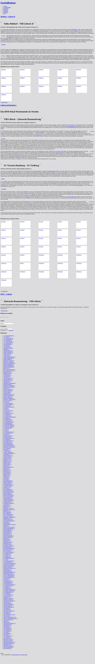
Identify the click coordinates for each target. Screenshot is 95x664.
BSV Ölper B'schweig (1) (9, 370)
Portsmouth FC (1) (7, 534)
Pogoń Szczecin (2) (7, 533)
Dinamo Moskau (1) (7, 384)
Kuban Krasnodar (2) (8, 497)
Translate (11, 330)
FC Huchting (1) (7, 418)
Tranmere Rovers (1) (7, 605)
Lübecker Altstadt (74, 151)
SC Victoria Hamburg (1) (8, 560)
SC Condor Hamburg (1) (8, 552)
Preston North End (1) (8, 537)
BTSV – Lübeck (6, 294)
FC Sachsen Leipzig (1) (8, 427)
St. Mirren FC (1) (7, 578)
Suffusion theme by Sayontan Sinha (19, 654)
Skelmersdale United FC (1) (9, 568)
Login (2, 653)
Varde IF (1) (6, 620)
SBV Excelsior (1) (7, 550)
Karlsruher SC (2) (7, 487)
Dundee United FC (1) (8, 389)
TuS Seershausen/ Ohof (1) (9, 614)
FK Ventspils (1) (7, 439)
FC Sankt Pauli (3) (7, 428)
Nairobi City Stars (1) (8, 515)
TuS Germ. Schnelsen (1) (8, 610)
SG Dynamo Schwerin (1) (9, 564)
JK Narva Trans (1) (7, 483)
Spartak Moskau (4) (7, 570)
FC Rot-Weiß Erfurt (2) (8, 424)
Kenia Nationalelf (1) (8, 489)
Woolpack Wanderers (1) (8, 643)
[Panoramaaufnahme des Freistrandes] (47, 179)
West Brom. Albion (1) (8, 639)
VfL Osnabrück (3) (7, 630)
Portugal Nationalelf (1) (8, 535)
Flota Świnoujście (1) (8, 443)
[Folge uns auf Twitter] (3, 317)
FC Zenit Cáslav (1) (7, 433)
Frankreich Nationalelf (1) (9, 445)
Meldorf (76, 30)
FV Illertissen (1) (7, 450)
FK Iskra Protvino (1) (8, 435)
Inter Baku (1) (6, 479)
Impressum (5, 12)
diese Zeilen (38, 134)
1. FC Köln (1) (6, 336)
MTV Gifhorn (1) (7, 513)
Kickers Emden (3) (7, 493)
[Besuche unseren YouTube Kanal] (8, 317)
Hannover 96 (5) (7, 463)
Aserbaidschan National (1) (9, 357)
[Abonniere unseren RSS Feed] (6, 317)
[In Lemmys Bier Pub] (44, 241)
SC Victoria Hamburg (71, 196)
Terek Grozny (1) (7, 602)
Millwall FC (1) (6, 510)
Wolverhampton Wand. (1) (9, 642)
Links (4, 13)
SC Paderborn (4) (7, 557)
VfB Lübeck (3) (6, 622)
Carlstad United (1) (7, 375)
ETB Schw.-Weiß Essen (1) (9, 399)
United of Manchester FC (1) (9, 617)
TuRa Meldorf (5, 39)
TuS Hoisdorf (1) (7, 612)
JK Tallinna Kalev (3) (8, 485)
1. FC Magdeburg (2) (8, 339)
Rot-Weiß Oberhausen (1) (9, 548)
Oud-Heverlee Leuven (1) (9, 527)
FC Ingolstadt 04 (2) (7, 419)
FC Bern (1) (6, 408)
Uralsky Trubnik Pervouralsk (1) (10, 618)
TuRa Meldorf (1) (7, 609)
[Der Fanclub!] (44, 81)
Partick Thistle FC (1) (8, 529)
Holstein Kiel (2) (7, 473)
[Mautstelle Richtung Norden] (44, 258)
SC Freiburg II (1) (7, 555)
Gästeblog (5, 11)
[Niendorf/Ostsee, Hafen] (63, 258)
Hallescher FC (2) (7, 459)
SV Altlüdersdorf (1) (7, 580)
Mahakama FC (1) (7, 505)
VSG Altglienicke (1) (8, 635)
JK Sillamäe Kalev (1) (8, 484)
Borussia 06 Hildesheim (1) (9, 363)
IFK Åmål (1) (6, 478)
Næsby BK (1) (6, 522)
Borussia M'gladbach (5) (8, 365)
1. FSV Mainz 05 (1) (8, 343)
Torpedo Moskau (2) (7, 603)
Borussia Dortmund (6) (8, 364)
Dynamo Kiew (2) (7, 392)
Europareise (6, 8)
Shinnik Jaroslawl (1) (8, 567)
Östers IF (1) (6, 525)
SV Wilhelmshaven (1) (8, 592)
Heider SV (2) (6, 468)
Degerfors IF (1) (7, 382)
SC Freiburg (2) (6, 554)
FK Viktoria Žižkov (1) (8, 440)
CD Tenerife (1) (6, 377)
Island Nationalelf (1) (8, 482)
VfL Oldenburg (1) (7, 629)
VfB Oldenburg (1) (7, 624)
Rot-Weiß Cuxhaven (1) (8, 545)
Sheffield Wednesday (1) (8, 565)
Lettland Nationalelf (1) (8, 499)
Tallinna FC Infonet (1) (8, 598)
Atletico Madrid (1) (7, 359)
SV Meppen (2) (6, 587)
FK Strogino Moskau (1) (8, 438)
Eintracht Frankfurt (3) (8, 395)
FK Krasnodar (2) (7, 437)
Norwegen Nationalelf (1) (9, 520)
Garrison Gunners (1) (8, 452)
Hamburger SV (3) (7, 460)
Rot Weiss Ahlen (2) (7, 544)
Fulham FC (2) (6, 449)
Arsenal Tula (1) (7, 354)
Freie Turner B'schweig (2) (9, 447)
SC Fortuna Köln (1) (7, 553)
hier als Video (86, 59)
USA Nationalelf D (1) (8, 619)
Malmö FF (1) (6, 507)
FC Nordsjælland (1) (7, 423)
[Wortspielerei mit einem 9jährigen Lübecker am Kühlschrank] (25, 249)
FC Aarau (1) (6, 402)
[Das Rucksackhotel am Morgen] (6, 249)
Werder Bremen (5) (7, 638)
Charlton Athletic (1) (7, 379)
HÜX (19, 158)
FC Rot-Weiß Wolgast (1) (9, 425)
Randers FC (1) (6, 538)
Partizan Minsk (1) (7, 532)
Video (55, 307)
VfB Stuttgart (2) (7, 625)
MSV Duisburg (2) (7, 512)
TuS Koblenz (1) (7, 613)
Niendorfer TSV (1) (7, 518)
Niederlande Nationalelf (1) (9, 517)
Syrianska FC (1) (7, 597)
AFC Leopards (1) (7, 346)
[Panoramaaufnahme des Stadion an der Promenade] (47, 44)
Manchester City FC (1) (8, 508)
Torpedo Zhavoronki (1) (8, 604)
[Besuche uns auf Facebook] (1, 317)
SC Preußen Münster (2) (8, 558)
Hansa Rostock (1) (7, 464)
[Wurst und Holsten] (44, 72)
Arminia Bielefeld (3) (8, 350)
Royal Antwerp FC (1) (8, 549)
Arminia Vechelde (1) (8, 353)
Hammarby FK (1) (7, 462)
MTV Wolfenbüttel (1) (8, 514)
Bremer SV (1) (6, 368)
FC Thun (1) (6, 430)
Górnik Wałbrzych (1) (8, 455)
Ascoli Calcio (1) (7, 355)
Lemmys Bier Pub (59, 152)
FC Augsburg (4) (7, 405)
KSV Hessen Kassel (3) (8, 495)
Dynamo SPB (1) (7, 393)
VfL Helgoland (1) (7, 628)
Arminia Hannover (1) (8, 352)
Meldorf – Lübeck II (8, 17)
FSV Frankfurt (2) (7, 448)
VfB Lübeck (60, 141)
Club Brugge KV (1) (8, 380)
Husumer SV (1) (7, 474)
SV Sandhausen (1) (7, 588)
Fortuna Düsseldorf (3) (8, 444)
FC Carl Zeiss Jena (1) (8, 410)
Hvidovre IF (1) (6, 475)
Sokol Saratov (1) (7, 569)
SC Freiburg (27, 196)
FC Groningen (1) (7, 415)
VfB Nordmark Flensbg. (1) (9, 623)
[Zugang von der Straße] (6, 72)
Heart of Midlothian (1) (8, 467)
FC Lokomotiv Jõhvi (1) (8, 422)
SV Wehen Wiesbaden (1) (9, 590)
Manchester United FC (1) (9, 509)
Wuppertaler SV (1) (7, 644)
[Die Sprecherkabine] (63, 72)
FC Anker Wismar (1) (8, 403)
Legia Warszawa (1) (7, 498)
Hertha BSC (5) (6, 469)
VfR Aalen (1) (6, 634)
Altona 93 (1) (6, 349)
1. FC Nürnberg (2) (7, 340)
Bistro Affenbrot (51, 171)
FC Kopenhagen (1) (7, 420)
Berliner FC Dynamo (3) (8, 360)
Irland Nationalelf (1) (8, 480)
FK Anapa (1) (6, 434)
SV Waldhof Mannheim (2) (9, 589)
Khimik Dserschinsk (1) (8, 492)
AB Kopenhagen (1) (7, 344)
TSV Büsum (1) (6, 608)
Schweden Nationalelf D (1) (9, 563)
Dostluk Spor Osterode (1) (9, 385)
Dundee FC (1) (6, 388)
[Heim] (81, 81)
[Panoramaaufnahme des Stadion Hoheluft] (47, 189)
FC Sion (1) (6, 429)
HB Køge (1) (6, 465)
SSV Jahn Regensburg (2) (9, 577)
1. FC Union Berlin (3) (8, 341)
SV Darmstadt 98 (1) (8, 583)
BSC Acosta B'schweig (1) (9, 369)
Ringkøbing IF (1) (7, 543)
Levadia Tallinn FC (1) (8, 500)
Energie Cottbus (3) (7, 397)
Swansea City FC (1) (8, 595)
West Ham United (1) (8, 640)
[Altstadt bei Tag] (44, 249)
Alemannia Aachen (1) (8, 348)
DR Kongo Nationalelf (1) (9, 387)
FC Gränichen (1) (7, 414)
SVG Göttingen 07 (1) (8, 594)
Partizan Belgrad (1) (7, 530)
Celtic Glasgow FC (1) (8, 378)
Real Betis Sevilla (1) (8, 542)
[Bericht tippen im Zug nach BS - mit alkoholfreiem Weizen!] (6, 97)
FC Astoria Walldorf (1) (8, 404)
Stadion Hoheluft (79, 185)
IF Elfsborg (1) (6, 477)
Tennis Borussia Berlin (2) (9, 600)
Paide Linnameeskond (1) (9, 528)
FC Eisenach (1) (7, 412)
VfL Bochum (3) (7, 627)
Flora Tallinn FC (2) (7, 442)
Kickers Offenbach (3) (8, 494)
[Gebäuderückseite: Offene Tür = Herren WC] (25, 72)
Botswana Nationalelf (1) (8, 367)
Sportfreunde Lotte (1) (8, 573)
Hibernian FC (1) (7, 470)
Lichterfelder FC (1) (7, 502)
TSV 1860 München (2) (8, 607)
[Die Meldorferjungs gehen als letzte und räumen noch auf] (44, 89)
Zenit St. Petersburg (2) (8, 645)
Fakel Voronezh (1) (7, 400)
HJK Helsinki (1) (7, 472)
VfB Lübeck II (52, 39)
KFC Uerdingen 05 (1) (8, 490)
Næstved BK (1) (7, 523)
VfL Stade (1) (6, 632)
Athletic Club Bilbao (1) (8, 358)
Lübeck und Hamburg (8, 105)
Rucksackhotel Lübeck (72, 126)
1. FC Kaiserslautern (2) (8, 335)
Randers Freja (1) (7, 539)
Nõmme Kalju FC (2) (8, 519)
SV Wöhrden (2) (7, 593)
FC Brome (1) (6, 409)
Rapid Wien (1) (6, 540)
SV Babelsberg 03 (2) (8, 582)
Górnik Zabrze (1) (7, 457)
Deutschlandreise (7, 7)
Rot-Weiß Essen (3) (7, 547)
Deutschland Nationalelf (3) (9, 383)
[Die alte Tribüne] (6, 274)
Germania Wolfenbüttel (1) (9, 453)
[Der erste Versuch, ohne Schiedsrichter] (44, 224)
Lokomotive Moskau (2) (8, 503)
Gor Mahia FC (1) (7, 454)
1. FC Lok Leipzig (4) (8, 338)
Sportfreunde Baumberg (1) (9, 572)
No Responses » (4, 102)
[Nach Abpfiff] (63, 274)
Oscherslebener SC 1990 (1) (9, 524)
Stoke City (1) (6, 579)
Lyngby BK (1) (6, 504)
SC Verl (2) (5, 559)
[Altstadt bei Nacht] (81, 233)
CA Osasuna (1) (6, 374)
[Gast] (6, 89)
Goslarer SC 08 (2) (7, 458)
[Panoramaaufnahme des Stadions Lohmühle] (47, 139)
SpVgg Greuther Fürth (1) (9, 574)
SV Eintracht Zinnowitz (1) (9, 584)
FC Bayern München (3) (8, 407)
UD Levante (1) (6, 615)
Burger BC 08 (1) (7, 372)
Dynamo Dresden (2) (8, 390)
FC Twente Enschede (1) (8, 432)
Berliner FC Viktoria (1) (8, 362)
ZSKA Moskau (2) (7, 648)
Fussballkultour (8, 2)
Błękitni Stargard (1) (7, 373)
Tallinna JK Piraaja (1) (8, 599)
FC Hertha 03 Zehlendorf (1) (9, 417)
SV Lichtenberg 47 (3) (8, 585)
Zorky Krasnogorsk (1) (8, 647)
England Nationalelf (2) (8, 398)
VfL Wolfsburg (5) (7, 633)
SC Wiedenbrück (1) (7, 562)
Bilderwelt (5, 9)
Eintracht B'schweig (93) (8, 394)
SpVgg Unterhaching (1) (8, 575)
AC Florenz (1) (6, 345)
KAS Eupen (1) (6, 488)
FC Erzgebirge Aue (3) (8, 413)
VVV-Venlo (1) (6, 637)
